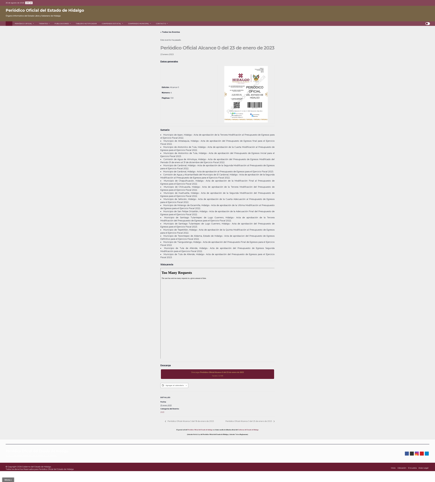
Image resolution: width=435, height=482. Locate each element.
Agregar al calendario (175, 385)
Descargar (217, 374)
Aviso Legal (423, 468)
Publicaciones (62, 24)
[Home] (9, 23)
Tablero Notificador (86, 24)
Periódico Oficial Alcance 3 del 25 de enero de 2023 (248, 421)
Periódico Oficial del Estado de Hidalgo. (56, 469)
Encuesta (412, 468)
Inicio (393, 468)
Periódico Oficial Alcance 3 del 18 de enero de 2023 (190, 421)
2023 (162, 412)
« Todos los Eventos (170, 32)
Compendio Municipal (139, 24)
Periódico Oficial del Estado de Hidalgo (45, 10)
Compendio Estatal (112, 24)
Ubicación (401, 468)
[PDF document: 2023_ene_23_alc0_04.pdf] (217, 313)
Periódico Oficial (24, 24)
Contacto (161, 24)
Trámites (43, 24)
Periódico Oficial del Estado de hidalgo (200, 430)
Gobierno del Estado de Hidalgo (248, 430)
